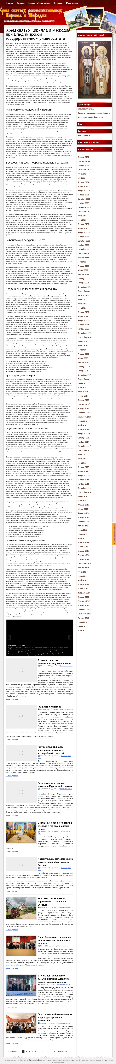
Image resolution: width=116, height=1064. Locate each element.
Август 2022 (83, 258)
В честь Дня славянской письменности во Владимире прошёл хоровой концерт (54, 978)
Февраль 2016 (84, 513)
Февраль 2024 (84, 191)
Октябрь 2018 (84, 413)
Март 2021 (83, 316)
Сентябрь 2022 (84, 254)
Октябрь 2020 (84, 333)
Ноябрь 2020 (83, 329)
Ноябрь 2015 (83, 517)
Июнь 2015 (82, 534)
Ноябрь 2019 (83, 371)
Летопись (20, 3)
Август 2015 (83, 526)
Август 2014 (83, 568)
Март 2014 (83, 589)
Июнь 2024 (82, 174)
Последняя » (62, 1051)
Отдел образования (58, 1062)
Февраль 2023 (84, 233)
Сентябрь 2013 (84, 614)
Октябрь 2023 (84, 207)
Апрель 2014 (83, 585)
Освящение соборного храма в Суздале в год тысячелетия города (55, 826)
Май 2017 (82, 463)
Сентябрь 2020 (84, 337)
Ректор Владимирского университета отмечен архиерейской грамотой (51, 750)
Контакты (58, 3)
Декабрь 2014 (84, 555)
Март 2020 (83, 358)
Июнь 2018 (82, 421)
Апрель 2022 (83, 266)
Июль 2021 (82, 300)
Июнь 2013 (82, 626)
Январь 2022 (83, 274)
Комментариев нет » (66, 709)
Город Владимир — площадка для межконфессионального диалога (54, 940)
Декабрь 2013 (84, 601)
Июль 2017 (82, 455)
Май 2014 (82, 580)
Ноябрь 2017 (83, 442)
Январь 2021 (83, 325)
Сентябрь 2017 (84, 450)
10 (43, 1051)
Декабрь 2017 (84, 438)
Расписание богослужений (39, 3)
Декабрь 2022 (84, 241)
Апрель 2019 (83, 392)
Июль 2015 (82, 530)
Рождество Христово (49, 706)
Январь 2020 (83, 362)
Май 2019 (82, 388)
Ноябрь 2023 (83, 203)
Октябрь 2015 (84, 522)
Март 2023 (83, 228)
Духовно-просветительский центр (94, 113)
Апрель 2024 (83, 182)
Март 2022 (83, 270)
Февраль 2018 (84, 434)
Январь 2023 (83, 237)
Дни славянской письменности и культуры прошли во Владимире (55, 1017)
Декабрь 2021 (84, 279)
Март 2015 (83, 547)
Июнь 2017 (82, 459)
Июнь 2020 (82, 346)
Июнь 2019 (82, 383)
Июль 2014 (82, 572)
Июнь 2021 (82, 304)
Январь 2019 (83, 400)
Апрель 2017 (83, 467)
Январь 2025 (83, 157)
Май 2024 (82, 178)
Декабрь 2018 (84, 404)
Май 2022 (82, 262)
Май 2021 (82, 308)
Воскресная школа (86, 109)
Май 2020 (82, 350)
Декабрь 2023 (84, 199)
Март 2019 (83, 396)
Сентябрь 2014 (84, 564)
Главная (9, 3)
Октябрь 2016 (84, 488)
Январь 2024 (83, 195)
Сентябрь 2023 (84, 212)
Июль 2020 (82, 342)
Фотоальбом (84, 136)
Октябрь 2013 (84, 610)
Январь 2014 (83, 597)
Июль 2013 (82, 622)
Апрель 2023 (83, 224)
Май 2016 (82, 501)
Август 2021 (83, 295)
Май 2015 (82, 538)
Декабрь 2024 (84, 161)
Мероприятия (72, 3)
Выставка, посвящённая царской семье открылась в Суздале (53, 901)
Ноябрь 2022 (83, 245)
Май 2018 (82, 425)
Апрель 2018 (83, 429)
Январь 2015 (83, 551)
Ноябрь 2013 (83, 605)
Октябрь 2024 (84, 166)
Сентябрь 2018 (84, 417)
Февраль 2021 (84, 321)
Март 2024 (83, 186)
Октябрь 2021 (84, 287)
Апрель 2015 (83, 543)
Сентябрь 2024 (84, 170)
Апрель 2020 (83, 354)
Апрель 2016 (83, 505)
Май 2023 (82, 220)
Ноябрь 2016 (83, 484)
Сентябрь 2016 (84, 492)
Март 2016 (83, 509)
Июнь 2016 (82, 497)
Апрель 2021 (83, 312)
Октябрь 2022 (84, 249)
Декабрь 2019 (84, 367)
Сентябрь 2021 (84, 291)
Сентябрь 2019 (84, 379)
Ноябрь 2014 (83, 559)
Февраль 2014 (84, 593)
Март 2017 (83, 471)
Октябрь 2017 (84, 446)
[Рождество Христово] (39, 637)
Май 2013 (82, 631)
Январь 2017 (83, 480)
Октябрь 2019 (84, 375)
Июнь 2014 (82, 576)
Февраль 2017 (84, 476)
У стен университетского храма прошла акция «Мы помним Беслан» (55, 862)
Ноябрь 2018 (83, 409)
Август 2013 (83, 618)
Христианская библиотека (90, 117)
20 (47, 1051)
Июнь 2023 (82, 216)
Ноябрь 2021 (83, 283)
